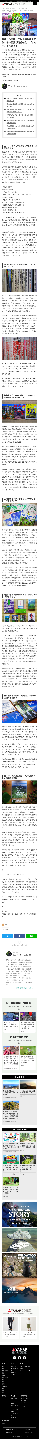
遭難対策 (13, 1372)
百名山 (3, 1392)
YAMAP (4, 1423)
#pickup (5, 929)
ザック (22, 1370)
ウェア (30, 1373)
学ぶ (12, 1363)
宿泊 (29, 1366)
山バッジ (23, 1402)
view (15, 81)
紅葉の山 (4, 1386)
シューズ (22, 1373)
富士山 (3, 1366)
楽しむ (13, 1396)
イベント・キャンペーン (24, 1406)
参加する (24, 1396)
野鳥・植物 (14, 1398)
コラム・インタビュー (14, 1410)
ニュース (13, 1401)
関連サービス (29, 1432)
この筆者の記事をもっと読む (24, 988)
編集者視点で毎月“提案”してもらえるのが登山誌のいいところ (20, 110)
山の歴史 (13, 1403)
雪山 (3, 1379)
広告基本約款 (9, 1432)
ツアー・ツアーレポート (25, 1399)
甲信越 (3, 1375)
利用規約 (28, 1430)
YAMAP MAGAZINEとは (11, 1430)
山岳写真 (13, 1366)
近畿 (3, 1373)
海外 (3, 1368)
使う (21, 1363)
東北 (3, 1388)
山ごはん (13, 1417)
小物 (29, 1370)
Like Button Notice (7, 81)
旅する (4, 1396)
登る (3, 1363)
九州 (3, 1390)
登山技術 (13, 1375)
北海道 (3, 1384)
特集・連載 (5, 1420)
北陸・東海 (5, 1377)
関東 (3, 1382)
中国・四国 (5, 1370)
